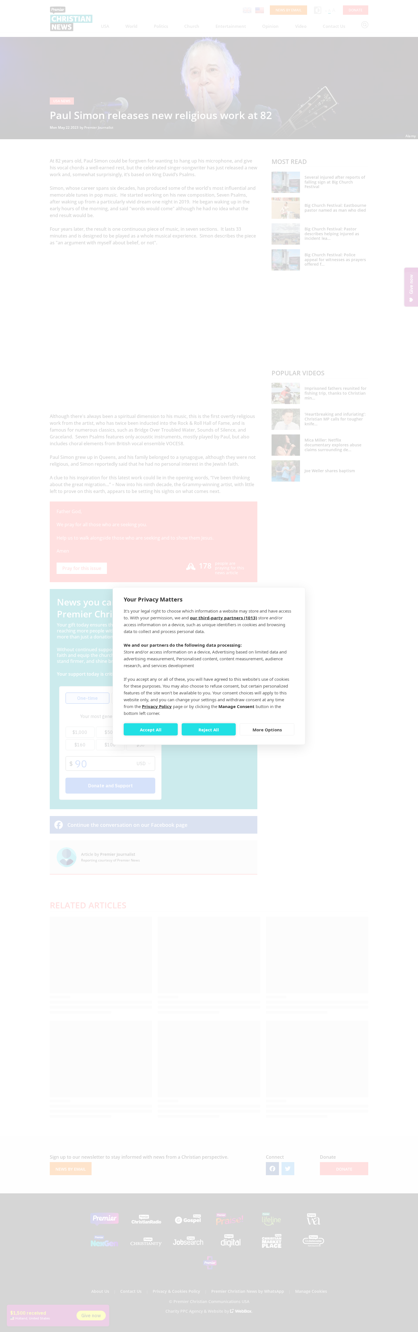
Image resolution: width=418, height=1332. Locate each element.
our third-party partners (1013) (223, 618)
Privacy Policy (157, 706)
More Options (267, 729)
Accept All (151, 729)
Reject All (208, 729)
